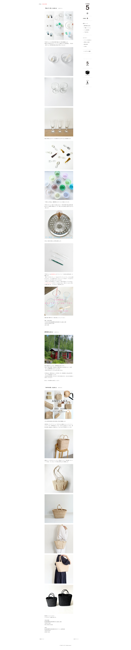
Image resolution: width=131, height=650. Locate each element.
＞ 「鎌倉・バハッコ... (87, 27)
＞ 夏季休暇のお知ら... (87, 25)
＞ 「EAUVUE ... (86, 32)
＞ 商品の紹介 (85, 44)
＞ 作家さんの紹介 (86, 42)
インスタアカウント (48, 283)
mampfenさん (53, 274)
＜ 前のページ (41, 639)
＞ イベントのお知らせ (87, 40)
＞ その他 (84, 46)
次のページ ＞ (76, 639)
